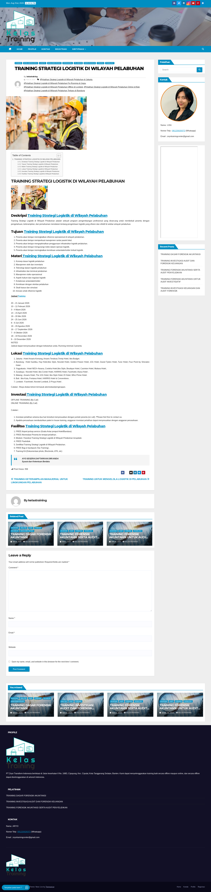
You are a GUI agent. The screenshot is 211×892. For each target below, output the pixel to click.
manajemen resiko (54, 63)
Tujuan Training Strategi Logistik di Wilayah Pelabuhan (40, 164)
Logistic (43, 63)
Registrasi (61, 49)
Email (12, 633)
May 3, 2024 (67, 713)
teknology (110, 63)
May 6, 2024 (18, 713)
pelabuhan (78, 63)
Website (12, 647)
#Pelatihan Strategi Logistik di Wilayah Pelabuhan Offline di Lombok (53, 87)
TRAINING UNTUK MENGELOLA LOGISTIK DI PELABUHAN (115, 479)
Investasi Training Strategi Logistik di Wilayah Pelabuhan (40, 171)
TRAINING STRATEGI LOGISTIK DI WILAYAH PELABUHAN (37, 159)
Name (12, 618)
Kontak (46, 49)
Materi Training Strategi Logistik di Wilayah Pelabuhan (40, 166)
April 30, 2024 (168, 713)
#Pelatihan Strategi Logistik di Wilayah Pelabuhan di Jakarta (66, 79)
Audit (31, 528)
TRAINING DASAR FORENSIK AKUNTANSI (31, 535)
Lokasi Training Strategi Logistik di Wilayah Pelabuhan (40, 169)
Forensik (38, 528)
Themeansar (50, 887)
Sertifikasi (78, 49)
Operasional (67, 63)
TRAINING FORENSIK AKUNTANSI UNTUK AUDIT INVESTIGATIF (128, 537)
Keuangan (14, 531)
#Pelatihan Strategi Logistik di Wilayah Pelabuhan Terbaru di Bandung (54, 91)
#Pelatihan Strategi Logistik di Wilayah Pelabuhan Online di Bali (112, 87)
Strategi (100, 63)
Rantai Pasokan (89, 63)
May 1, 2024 (117, 713)
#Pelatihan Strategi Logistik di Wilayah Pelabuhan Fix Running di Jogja (55, 83)
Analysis (24, 528)
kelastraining (32, 76)
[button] (203, 49)
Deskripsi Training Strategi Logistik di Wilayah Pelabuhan (41, 161)
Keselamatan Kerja (30, 63)
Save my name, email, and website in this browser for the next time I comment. (45, 662)
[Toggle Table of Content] (57, 156)
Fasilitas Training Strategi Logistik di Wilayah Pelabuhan (40, 174)
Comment (13, 568)
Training (22, 296)
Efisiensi (18, 63)
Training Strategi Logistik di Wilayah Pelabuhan (67, 215)
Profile (32, 49)
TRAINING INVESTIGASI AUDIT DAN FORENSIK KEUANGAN (76, 708)
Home (20, 49)
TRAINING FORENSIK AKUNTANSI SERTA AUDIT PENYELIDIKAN (78, 537)
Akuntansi (14, 528)
